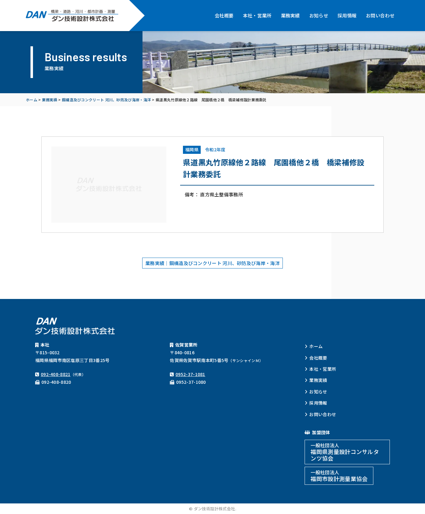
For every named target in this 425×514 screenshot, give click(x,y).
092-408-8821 (56, 374)
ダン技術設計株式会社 (73, 16)
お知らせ (318, 15)
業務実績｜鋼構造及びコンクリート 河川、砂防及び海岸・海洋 (212, 263)
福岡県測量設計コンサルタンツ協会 (345, 452)
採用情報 (347, 15)
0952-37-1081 (190, 374)
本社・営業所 (257, 15)
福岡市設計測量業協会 (339, 476)
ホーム (316, 346)
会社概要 (224, 15)
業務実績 (290, 15)
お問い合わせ (380, 15)
